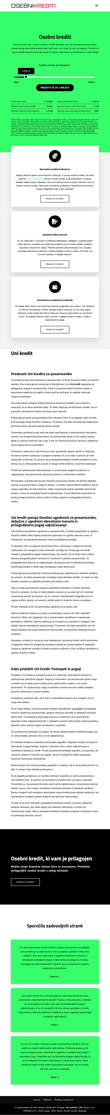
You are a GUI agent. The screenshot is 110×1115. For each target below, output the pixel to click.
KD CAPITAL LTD (74, 1107)
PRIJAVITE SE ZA (55, 87)
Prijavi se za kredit (55, 199)
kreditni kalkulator (34, 178)
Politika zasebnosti (64, 1100)
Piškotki (47, 1100)
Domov (37, 1100)
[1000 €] (26, 77)
